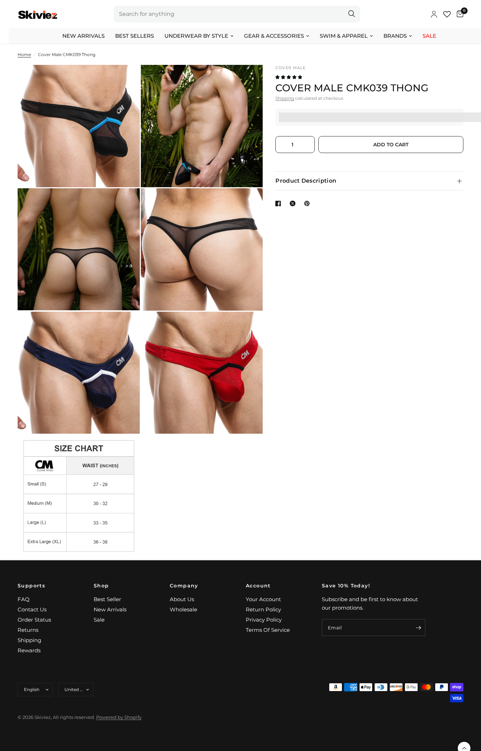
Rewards (29, 650)
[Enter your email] (418, 627)
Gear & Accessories (274, 35)
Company (184, 585)
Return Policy (263, 609)
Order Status (34, 619)
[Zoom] (125, 79)
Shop (101, 585)
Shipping (284, 98)
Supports (31, 585)
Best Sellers (134, 35)
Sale (429, 35)
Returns (28, 630)
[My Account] (434, 14)
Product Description (305, 180)
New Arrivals (83, 35)
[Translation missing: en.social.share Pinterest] (308, 203)
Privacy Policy (264, 619)
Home (24, 54)
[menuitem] (83, 36)
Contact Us (32, 609)
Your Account (263, 599)
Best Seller (107, 599)
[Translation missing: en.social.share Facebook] (279, 203)
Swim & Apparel (344, 35)
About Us (182, 599)
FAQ (24, 599)
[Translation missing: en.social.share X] (294, 203)
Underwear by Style (196, 35)
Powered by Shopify (119, 717)
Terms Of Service (268, 630)
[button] (289, 77)
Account (258, 585)
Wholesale (183, 609)
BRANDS (395, 35)
